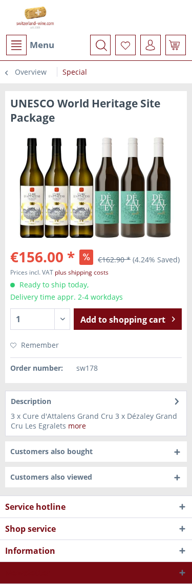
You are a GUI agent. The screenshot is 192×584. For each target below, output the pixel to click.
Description (31, 401)
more (77, 426)
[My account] (150, 45)
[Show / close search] (100, 45)
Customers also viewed (51, 477)
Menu (42, 45)
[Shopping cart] (175, 45)
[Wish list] (125, 45)
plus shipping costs (82, 272)
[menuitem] (29, 45)
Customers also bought (51, 451)
